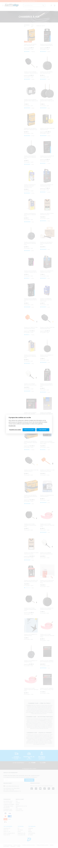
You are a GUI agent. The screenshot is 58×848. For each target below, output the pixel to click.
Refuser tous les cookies (29, 429)
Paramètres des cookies (15, 429)
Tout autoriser (42, 429)
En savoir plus (12, 425)
